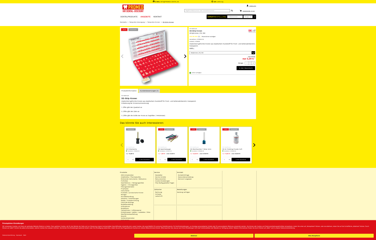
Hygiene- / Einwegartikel (129, 185)
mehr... (191, 48)
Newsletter (158, 175)
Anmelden (252, 6)
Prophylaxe (124, 189)
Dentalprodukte (129, 17)
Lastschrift (158, 196)
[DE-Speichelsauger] (172, 138)
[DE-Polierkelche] (139, 138)
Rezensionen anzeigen (209, 36)
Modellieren (125, 208)
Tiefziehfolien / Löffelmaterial (131, 210)
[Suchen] (231, 11)
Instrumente (125, 190)
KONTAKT (157, 17)
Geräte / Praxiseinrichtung (130, 200)
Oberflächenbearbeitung (129, 214)
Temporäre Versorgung (137, 22)
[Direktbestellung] (254, 17)
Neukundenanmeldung (185, 177)
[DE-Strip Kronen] (154, 56)
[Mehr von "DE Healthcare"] (252, 31)
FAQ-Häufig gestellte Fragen (164, 183)
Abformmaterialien (127, 175)
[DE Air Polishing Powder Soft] (236, 138)
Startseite (123, 22)
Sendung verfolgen (183, 192)
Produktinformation (129, 91)
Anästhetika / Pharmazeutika (131, 177)
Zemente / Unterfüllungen (130, 198)
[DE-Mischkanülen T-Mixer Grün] (204, 138)
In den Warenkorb (246, 68)
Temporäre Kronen (153, 22)
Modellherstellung (127, 204)
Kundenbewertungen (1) (149, 91)
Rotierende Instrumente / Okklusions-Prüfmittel (134, 180)
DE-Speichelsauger (164, 149)
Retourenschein (160, 179)
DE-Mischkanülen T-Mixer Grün (200, 149)
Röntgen (124, 194)
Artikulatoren (125, 206)
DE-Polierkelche (131, 149)
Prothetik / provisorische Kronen (132, 192)
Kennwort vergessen (185, 179)
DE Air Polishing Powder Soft (232, 149)
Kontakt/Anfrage (183, 175)
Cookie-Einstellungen (162, 181)
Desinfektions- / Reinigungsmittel (132, 183)
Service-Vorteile (160, 177)
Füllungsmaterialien (127, 187)
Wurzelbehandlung (127, 196)
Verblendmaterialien (128, 218)
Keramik (123, 216)
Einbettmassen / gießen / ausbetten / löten (135, 212)
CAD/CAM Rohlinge (127, 202)
